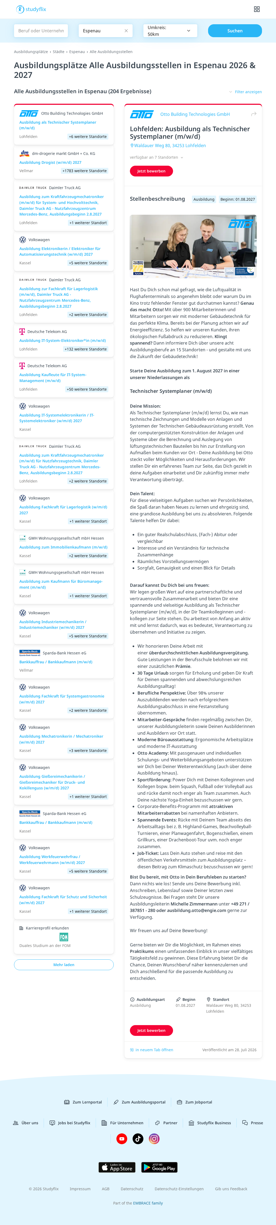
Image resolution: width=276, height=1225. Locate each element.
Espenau (77, 51)
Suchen (235, 31)
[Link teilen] (253, 114)
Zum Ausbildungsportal (143, 1102)
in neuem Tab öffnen (154, 1049)
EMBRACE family (148, 1203)
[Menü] (257, 9)
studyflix (36, 8)
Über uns (30, 1122)
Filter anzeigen (248, 91)
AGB (105, 1188)
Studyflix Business (214, 1122)
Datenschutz (132, 1188)
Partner (170, 1122)
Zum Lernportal (87, 1102)
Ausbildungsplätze (31, 51)
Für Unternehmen (126, 1122)
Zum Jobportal (198, 1102)
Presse (257, 1122)
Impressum (80, 1188)
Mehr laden (63, 964)
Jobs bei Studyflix (74, 1122)
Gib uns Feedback (231, 1188)
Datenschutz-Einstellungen (179, 1188)
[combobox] (170, 30)
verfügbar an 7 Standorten (154, 157)
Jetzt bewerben (151, 170)
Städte (58, 51)
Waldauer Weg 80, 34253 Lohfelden (170, 145)
